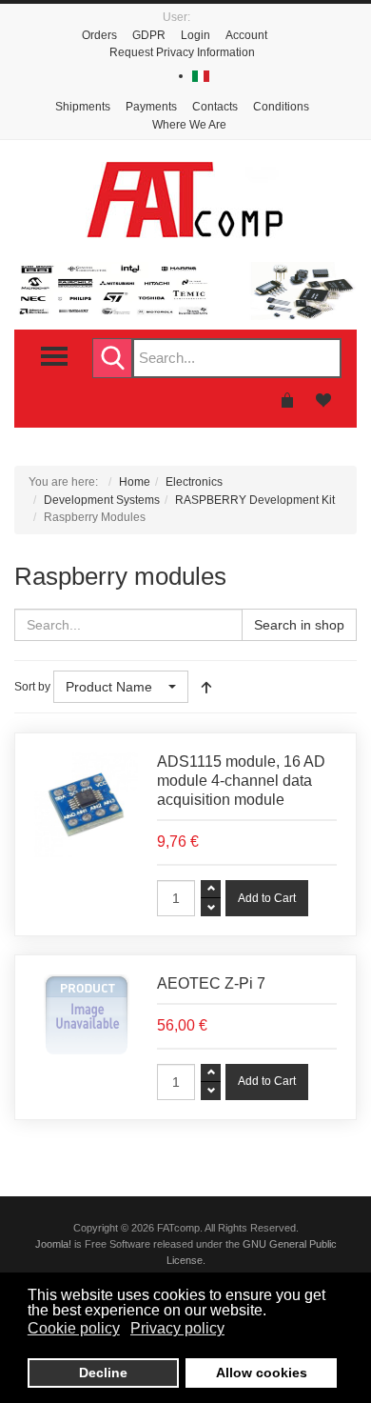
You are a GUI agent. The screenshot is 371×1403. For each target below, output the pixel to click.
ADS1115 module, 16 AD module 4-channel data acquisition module (241, 780)
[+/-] (206, 686)
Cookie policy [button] (74, 1328)
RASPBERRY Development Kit (255, 500)
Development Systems (102, 500)
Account (246, 35)
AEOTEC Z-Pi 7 (211, 983)
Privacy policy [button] (177, 1328)
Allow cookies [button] (261, 1372)
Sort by (32, 686)
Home (134, 482)
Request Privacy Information (182, 52)
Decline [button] (103, 1372)
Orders (99, 35)
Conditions (281, 106)
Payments (151, 106)
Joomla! (53, 1244)
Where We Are (189, 124)
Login (195, 35)
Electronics (194, 482)
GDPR (149, 35)
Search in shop (299, 624)
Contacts (215, 106)
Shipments (82, 106)
